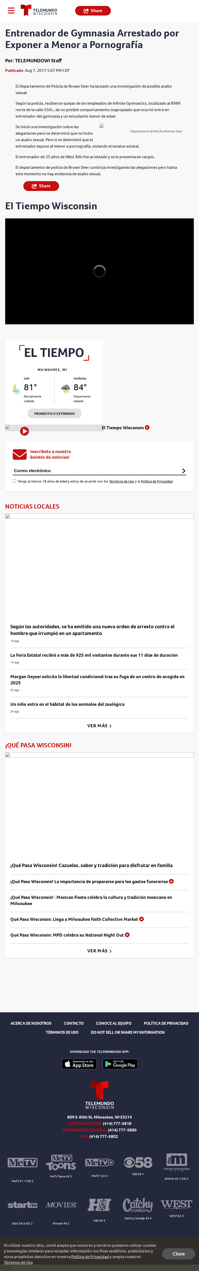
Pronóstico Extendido (54, 413)
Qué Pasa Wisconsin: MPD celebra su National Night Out (67, 935)
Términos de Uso (121, 481)
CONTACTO (74, 1023)
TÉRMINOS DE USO (62, 1032)
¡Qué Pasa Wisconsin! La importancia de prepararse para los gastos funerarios (89, 881)
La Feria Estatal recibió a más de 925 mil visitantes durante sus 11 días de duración (94, 655)
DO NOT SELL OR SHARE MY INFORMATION (128, 1032)
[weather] (16, 389)
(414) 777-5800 (122, 1130)
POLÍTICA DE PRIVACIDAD (166, 1023)
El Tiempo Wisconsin (123, 428)
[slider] (70, 320)
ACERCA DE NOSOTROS (31, 1023)
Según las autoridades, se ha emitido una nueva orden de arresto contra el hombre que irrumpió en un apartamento (92, 630)
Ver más (98, 726)
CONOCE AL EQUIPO (113, 1023)
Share (96, 11)
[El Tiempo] (54, 359)
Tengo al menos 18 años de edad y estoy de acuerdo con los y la (95, 481)
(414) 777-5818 (117, 1123)
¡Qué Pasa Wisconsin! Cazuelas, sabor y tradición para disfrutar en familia (91, 865)
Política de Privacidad (157, 481)
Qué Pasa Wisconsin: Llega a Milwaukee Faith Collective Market (74, 919)
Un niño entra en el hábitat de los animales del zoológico (67, 704)
